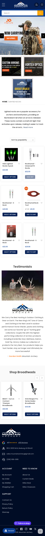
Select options (10, 177)
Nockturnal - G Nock (8, 241)
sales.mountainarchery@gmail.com (20, 454)
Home (4, 102)
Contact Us (7, 500)
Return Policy (7, 508)
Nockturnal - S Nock (30, 241)
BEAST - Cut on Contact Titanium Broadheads (8, 402)
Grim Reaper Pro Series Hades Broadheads (31, 401)
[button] (3, 4)
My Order (5, 479)
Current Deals (28, 479)
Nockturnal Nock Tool (31, 204)
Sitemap (5, 512)
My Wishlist (6, 483)
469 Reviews (23, 443)
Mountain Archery (25, 532)
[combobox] (22, 12)
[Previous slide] (2, 35)
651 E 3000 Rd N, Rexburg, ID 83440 (20, 448)
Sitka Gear (26, 483)
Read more (28, 127)
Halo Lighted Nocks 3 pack (8, 165)
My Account (7, 475)
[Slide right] (42, 378)
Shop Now (16, 38)
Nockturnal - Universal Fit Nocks (30, 166)
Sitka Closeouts (28, 487)
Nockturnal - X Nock (8, 204)
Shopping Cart (8, 487)
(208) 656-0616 (12, 459)
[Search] (40, 12)
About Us (26, 475)
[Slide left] (37, 378)
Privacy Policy (7, 504)
